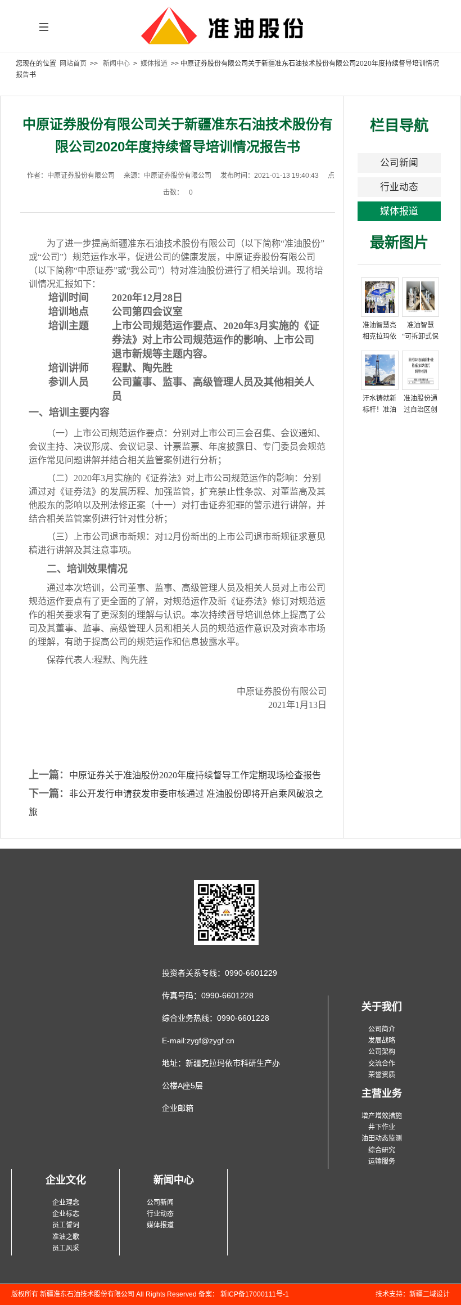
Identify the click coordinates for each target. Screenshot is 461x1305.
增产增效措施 (381, 1116)
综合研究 (381, 1150)
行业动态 (399, 187)
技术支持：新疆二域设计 (413, 1294)
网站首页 (73, 64)
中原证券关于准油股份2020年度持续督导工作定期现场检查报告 (195, 775)
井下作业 (381, 1127)
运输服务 (381, 1161)
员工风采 (65, 1248)
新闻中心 (116, 64)
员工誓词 (65, 1225)
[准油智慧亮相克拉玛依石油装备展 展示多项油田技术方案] (380, 297)
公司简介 (381, 1029)
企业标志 (65, 1214)
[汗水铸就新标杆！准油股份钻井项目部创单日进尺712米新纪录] (380, 370)
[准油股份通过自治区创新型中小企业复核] (421, 370)
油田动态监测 (381, 1138)
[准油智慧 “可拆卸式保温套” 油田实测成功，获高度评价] (421, 297)
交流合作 (381, 1064)
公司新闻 (399, 163)
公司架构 (381, 1052)
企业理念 (65, 1203)
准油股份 (230, 31)
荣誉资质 (381, 1075)
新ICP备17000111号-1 (254, 1294)
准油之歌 (65, 1237)
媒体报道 (154, 64)
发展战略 (381, 1040)
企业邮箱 (177, 1108)
